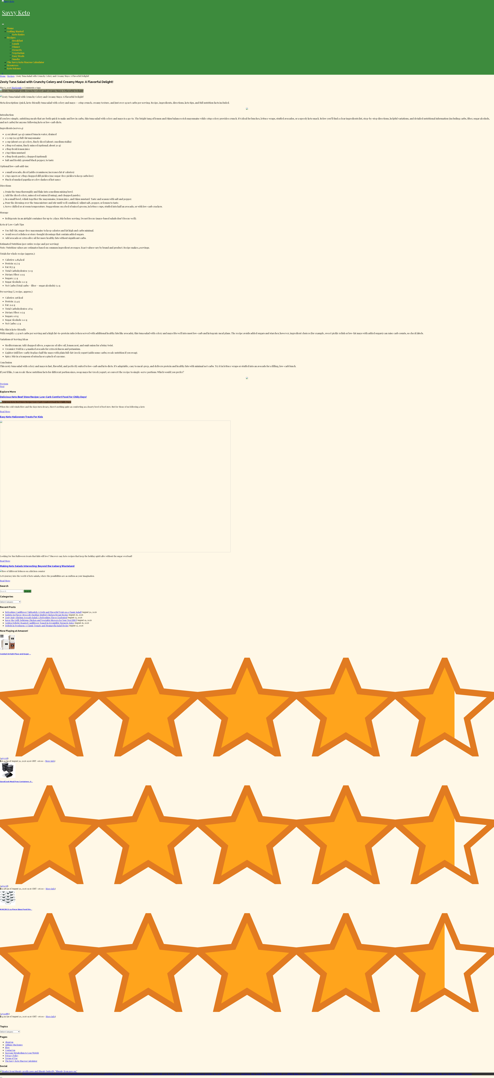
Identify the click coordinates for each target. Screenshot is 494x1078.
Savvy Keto (16, 12)
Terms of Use (11, 1058)
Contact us (10, 1050)
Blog (7, 1047)
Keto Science (14, 68)
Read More (5, 411)
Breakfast (17, 40)
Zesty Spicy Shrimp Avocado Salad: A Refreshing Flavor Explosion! (36, 617)
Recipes (11, 37)
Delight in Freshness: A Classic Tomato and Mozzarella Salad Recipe (37, 625)
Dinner (16, 46)
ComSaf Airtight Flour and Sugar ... (15, 654)
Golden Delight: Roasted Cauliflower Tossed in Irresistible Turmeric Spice (39, 623)
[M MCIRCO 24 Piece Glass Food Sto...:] (7, 904)
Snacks (16, 59)
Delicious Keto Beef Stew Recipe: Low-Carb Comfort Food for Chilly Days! (43, 396)
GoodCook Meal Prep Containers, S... (16, 782)
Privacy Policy (11, 1055)
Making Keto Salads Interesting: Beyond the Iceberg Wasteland (37, 566)
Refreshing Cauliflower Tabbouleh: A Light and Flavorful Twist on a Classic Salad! (43, 612)
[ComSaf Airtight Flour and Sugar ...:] (7, 649)
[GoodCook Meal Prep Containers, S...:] (7, 777)
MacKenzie (17, 87)
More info (50, 761)
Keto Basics (18, 34)
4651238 (4, 886)
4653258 (4, 758)
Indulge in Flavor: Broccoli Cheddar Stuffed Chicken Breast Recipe (36, 614)
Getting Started (15, 31)
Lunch (15, 43)
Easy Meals (18, 56)
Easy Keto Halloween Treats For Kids (21, 416)
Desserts (17, 49)
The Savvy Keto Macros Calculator (25, 62)
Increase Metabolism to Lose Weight (22, 1053)
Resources (12, 65)
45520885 (5, 1013)
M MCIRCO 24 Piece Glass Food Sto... (16, 909)
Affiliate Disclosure (14, 1044)
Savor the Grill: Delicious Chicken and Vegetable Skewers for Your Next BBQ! (41, 620)
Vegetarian (18, 53)
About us (9, 1042)
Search (27, 591)
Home (10, 28)
